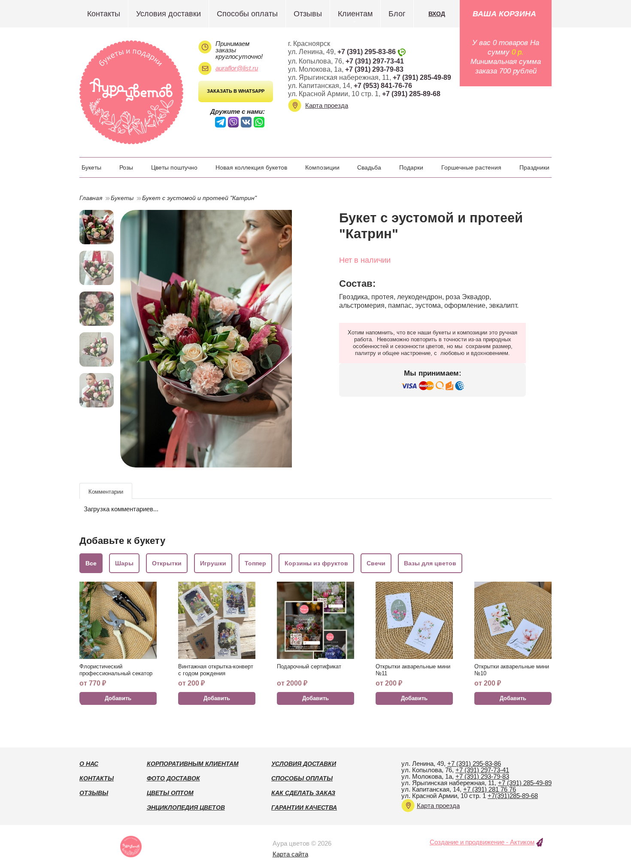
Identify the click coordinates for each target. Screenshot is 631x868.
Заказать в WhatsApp (235, 91)
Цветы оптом (170, 792)
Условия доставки (168, 13)
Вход (436, 13)
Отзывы (308, 13)
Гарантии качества (304, 807)
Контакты (103, 13)
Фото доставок (173, 778)
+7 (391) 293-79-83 (374, 69)
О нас (88, 763)
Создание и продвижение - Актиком (482, 842)
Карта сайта (290, 854)
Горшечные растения (471, 167)
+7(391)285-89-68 (513, 795)
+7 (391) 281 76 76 (489, 789)
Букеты (91, 167)
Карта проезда (326, 105)
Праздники (534, 167)
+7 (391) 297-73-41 (375, 61)
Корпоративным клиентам (193, 763)
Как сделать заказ (303, 792)
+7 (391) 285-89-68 (411, 93)
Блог (397, 13)
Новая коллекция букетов (251, 167)
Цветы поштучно (174, 167)
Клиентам (355, 13)
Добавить (118, 698)
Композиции (322, 167)
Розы (126, 167)
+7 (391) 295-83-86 (366, 51)
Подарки (411, 167)
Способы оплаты (247, 13)
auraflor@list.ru (236, 68)
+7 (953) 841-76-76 (383, 85)
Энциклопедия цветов (186, 807)
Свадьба (369, 167)
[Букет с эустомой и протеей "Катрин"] (213, 338)
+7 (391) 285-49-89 (422, 77)
